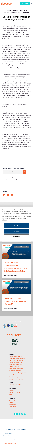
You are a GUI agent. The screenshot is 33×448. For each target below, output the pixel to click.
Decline (16, 231)
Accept (16, 225)
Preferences (16, 236)
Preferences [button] (4, 219)
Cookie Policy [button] (28, 216)
